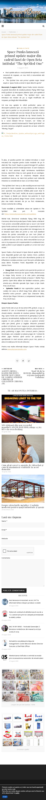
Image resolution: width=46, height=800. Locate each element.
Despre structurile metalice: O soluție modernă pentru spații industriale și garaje (23, 506)
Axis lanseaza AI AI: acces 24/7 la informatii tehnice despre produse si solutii (24, 601)
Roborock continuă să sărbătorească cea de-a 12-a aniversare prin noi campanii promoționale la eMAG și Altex (26, 614)
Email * (4, 530)
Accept (5, 797)
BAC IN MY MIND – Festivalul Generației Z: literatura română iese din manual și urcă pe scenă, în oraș (25, 629)
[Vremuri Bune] (23, 11)
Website (5, 538)
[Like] (17, 361)
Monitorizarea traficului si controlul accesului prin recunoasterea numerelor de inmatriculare (26, 656)
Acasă (4, 32)
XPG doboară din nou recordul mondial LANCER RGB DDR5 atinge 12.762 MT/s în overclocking (22, 427)
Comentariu (6, 558)
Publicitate (12, 32)
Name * (4, 521)
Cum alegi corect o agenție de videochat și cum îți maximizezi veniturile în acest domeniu (22, 467)
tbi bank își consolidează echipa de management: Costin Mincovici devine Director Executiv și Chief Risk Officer (26, 643)
